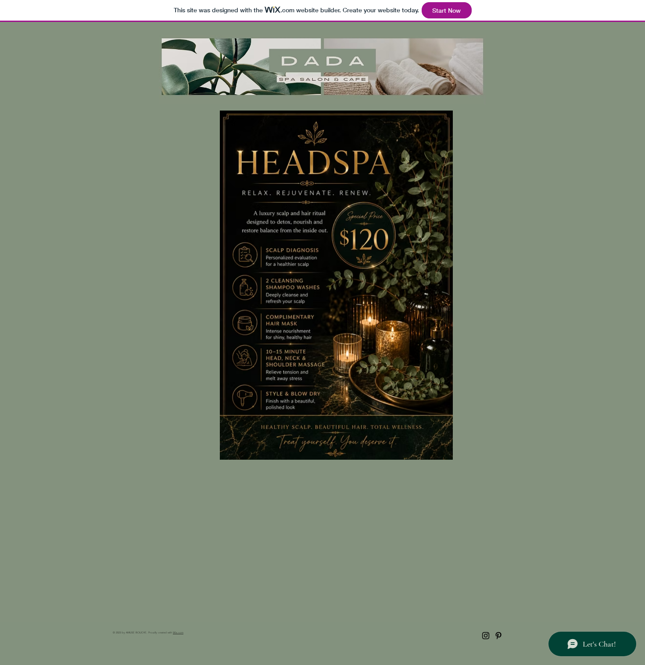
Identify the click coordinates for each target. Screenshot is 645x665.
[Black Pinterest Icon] (498, 635)
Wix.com (178, 632)
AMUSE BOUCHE (136, 632)
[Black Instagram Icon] (486, 635)
